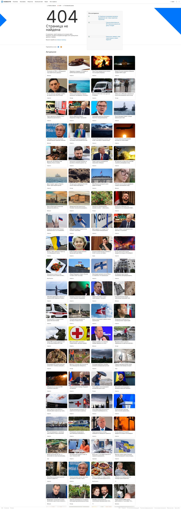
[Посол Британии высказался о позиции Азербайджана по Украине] (101, 404)
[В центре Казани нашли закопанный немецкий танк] (124, 291)
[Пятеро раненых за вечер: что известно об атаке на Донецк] (79, 404)
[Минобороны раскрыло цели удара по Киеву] (101, 179)
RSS (119, 508)
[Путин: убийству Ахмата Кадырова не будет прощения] (79, 111)
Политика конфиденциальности (146, 508)
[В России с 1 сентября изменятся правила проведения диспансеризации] (101, 449)
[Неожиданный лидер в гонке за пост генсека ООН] (79, 449)
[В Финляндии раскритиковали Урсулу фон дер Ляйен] (79, 246)
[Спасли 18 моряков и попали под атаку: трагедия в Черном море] (101, 134)
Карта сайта (177, 508)
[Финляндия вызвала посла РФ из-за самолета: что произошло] (101, 269)
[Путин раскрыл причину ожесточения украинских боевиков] (124, 404)
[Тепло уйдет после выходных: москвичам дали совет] (101, 382)
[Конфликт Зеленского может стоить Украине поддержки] (79, 291)
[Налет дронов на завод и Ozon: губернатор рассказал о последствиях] (56, 111)
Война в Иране (52, 5)
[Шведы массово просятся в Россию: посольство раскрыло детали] (79, 201)
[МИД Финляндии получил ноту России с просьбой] (79, 224)
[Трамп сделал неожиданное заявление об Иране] (101, 156)
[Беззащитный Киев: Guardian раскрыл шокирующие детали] (101, 359)
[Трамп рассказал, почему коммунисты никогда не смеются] (101, 427)
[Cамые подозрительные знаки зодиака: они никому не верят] (124, 359)
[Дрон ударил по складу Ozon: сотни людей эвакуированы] (101, 224)
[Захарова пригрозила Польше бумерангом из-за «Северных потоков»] (56, 224)
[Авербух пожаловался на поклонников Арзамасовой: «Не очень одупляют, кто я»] (101, 494)
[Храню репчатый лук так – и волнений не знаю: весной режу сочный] (56, 449)
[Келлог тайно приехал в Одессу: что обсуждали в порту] (56, 246)
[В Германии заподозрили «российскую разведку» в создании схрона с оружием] (79, 427)
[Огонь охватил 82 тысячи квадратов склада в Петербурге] (124, 246)
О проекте (124, 508)
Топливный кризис (69, 5)
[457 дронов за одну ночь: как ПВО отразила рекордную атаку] (124, 156)
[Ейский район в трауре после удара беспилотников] (56, 314)
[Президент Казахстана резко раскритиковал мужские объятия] (56, 134)
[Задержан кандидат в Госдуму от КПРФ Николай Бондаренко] (79, 66)
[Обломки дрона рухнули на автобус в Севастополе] (79, 314)
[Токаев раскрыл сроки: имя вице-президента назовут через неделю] (79, 472)
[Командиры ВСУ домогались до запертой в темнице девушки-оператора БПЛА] (56, 359)
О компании (6, 508)
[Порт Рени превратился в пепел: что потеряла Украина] (101, 66)
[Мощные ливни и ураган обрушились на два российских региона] (124, 337)
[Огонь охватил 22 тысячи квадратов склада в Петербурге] (124, 427)
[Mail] (2, 1)
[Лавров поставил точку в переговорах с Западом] (101, 291)
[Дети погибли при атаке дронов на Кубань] (101, 89)
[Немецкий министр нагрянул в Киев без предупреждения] (101, 111)
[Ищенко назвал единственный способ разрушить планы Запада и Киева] (124, 449)
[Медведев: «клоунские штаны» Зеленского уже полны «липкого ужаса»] (56, 494)
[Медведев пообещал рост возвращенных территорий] (124, 314)
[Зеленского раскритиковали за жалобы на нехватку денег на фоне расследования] (79, 156)
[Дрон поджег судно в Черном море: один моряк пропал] (56, 179)
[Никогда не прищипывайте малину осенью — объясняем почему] (101, 201)
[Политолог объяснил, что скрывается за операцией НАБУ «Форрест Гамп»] (124, 201)
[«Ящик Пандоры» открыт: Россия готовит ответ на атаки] (79, 269)
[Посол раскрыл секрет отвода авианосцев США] (124, 111)
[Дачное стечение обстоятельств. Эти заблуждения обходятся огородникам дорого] (79, 359)
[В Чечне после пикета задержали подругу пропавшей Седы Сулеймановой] (124, 179)
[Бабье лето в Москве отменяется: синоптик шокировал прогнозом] (124, 89)
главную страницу (61, 39)
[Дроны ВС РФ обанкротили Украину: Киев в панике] (56, 156)
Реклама (12, 508)
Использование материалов (160, 508)
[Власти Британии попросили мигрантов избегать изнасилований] (56, 201)
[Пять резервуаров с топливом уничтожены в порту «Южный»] (56, 427)
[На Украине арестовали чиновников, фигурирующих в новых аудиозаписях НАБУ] (124, 269)
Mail (2, 508)
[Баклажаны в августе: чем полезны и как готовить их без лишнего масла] (56, 269)
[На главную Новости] (7, 1)
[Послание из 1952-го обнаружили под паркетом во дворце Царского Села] (56, 66)
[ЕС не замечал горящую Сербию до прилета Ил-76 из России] (56, 89)
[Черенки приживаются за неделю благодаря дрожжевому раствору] (79, 494)
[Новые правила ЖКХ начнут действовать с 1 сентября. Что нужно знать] (124, 494)
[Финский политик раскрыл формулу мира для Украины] (124, 382)
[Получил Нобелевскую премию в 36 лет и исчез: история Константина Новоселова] (101, 246)
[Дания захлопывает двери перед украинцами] (101, 314)
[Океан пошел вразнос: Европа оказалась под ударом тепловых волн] (79, 89)
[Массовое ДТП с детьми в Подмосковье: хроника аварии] (79, 337)
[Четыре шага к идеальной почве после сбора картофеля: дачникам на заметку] (79, 179)
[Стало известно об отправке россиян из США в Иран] (124, 134)
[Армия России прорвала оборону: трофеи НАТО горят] (124, 66)
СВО (60, 5)
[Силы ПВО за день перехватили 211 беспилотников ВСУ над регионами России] (56, 337)
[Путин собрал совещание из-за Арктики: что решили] (124, 224)
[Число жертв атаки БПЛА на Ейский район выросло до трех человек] (56, 404)
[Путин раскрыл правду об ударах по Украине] (79, 382)
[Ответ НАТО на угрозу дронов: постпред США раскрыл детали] (79, 134)
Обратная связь (170, 508)
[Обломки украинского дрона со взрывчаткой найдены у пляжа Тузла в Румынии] (56, 291)
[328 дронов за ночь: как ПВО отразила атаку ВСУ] (56, 382)
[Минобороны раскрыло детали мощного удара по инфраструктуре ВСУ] (56, 472)
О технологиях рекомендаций (133, 508)
